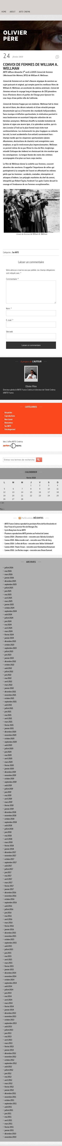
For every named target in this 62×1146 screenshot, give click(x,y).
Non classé (8, 419)
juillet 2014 (9, 989)
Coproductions (10, 416)
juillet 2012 (9, 1070)
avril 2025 (8, 598)
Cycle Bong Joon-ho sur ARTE (15, 530)
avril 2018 (8, 839)
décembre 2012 (10, 1053)
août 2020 (8, 745)
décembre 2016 (10, 892)
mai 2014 (8, 996)
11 (58, 489)
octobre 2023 (9, 644)
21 (22, 496)
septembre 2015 (11, 942)
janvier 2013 (9, 1050)
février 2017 (9, 886)
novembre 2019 (10, 775)
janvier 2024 (9, 638)
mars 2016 (8, 922)
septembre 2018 (11, 822)
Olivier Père (31, 386)
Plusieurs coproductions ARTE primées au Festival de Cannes (27, 533)
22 (31, 496)
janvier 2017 (9, 889)
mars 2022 (8, 685)
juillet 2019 (9, 788)
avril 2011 (8, 1120)
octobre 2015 (9, 939)
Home (4, 11)
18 (58, 492)
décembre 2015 (10, 933)
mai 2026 (8, 571)
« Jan (2, 502)
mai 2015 (8, 956)
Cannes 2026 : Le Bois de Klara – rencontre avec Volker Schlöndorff (29, 543)
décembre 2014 (10, 973)
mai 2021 (8, 715)
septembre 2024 (11, 611)
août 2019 (8, 785)
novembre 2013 (10, 1016)
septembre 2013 (11, 1023)
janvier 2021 (9, 728)
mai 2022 (8, 678)
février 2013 (9, 1046)
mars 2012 (8, 1083)
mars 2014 (8, 1003)
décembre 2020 (10, 731)
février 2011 (9, 1127)
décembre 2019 (10, 772)
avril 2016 (8, 919)
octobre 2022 (9, 664)
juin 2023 (8, 654)
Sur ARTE (15, 252)
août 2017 (8, 865)
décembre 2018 (10, 812)
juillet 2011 (9, 1110)
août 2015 (8, 946)
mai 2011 (8, 1117)
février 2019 (9, 805)
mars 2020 (8, 762)
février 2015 (9, 966)
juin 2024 (8, 621)
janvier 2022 (9, 688)
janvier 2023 (9, 658)
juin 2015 (8, 953)
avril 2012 (8, 1080)
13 (13, 492)
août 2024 (8, 614)
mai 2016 (8, 916)
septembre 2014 (11, 983)
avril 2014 (8, 1000)
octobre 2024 (9, 608)
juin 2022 (8, 675)
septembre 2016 (11, 902)
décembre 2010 (10, 1133)
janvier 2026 (9, 577)
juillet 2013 (9, 1030)
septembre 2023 (11, 648)
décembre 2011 (10, 1093)
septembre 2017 (11, 862)
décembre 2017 (10, 852)
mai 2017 (8, 875)
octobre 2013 (9, 1019)
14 (22, 492)
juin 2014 (8, 993)
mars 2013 (8, 1043)
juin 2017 (8, 872)
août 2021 (8, 705)
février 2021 (9, 725)
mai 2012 (8, 1077)
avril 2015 (8, 959)
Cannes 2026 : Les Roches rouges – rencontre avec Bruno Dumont (28, 550)
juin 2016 (8, 912)
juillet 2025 (9, 587)
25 (58, 496)
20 (13, 496)
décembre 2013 (10, 1013)
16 (40, 492)
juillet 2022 (9, 671)
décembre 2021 (10, 691)
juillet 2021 (9, 708)
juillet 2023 (9, 651)
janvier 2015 (9, 969)
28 (22, 499)
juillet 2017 (9, 869)
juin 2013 (8, 1033)
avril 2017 (8, 879)
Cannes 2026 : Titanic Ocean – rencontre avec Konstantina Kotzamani (30, 547)
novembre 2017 (10, 855)
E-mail (9, 320)
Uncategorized (10, 429)
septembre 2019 (11, 782)
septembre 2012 (11, 1063)
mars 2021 (8, 721)
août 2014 (8, 986)
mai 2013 (8, 1036)
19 (4, 496)
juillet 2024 (9, 618)
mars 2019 (8, 802)
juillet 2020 (9, 748)
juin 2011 (8, 1113)
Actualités (8, 412)
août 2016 (8, 906)
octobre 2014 (9, 979)
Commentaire (12, 279)
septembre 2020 (11, 742)
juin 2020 (8, 752)
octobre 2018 (9, 819)
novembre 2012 (10, 1056)
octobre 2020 (9, 738)
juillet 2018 (9, 829)
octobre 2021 (9, 698)
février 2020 (9, 765)
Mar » (2, 509)
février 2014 (9, 1006)
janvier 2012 (9, 1090)
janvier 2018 (9, 849)
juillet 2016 (9, 909)
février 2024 (9, 634)
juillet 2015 (9, 949)
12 (4, 492)
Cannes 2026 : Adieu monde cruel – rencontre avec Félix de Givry (28, 540)
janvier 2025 (9, 604)
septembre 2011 (11, 1103)
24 (49, 496)
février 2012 (9, 1086)
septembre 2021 (11, 701)
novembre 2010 (10, 1137)
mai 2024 (8, 624)
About (12, 11)
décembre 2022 (10, 661)
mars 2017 (8, 882)
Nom (9, 308)
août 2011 (8, 1107)
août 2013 (8, 1026)
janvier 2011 (9, 1130)
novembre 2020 (10, 735)
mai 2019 (8, 795)
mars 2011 (8, 1123)
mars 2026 (8, 574)
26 (4, 499)
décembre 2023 (10, 641)
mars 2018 (8, 842)
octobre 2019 (9, 778)
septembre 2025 (11, 584)
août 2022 (8, 668)
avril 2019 (8, 798)
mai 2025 (8, 594)
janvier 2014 (9, 1009)
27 (13, 499)
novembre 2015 (10, 936)
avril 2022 (8, 681)
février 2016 (9, 926)
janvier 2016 (9, 929)
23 (40, 496)
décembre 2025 (10, 581)
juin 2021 (8, 711)
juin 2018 (8, 832)
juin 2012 (8, 1073)
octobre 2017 (9, 859)
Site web (9, 331)
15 (31, 492)
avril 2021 (8, 718)
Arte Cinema (24, 11)
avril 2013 (8, 1040)
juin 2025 (8, 591)
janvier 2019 (9, 809)
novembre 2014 (10, 976)
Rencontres (9, 422)
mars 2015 (8, 963)
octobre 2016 (9, 899)
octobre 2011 (9, 1100)
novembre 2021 (10, 695)
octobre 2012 (9, 1060)
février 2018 (9, 845)
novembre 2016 (10, 896)
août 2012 (8, 1066)
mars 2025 (8, 601)
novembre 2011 (10, 1097)
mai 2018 (8, 835)
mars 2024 (8, 631)
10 (49, 489)
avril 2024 (8, 628)
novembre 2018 (10, 815)
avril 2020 (8, 758)
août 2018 (8, 825)
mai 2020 (8, 755)
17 (49, 492)
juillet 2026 (9, 567)
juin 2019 (8, 792)
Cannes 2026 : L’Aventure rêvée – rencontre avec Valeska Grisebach (29, 536)
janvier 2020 (9, 768)
